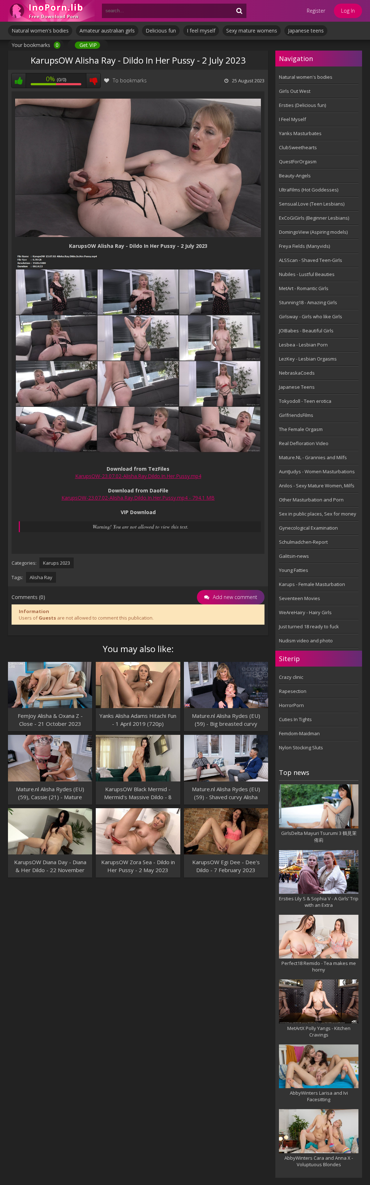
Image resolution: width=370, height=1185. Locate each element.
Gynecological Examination (308, 528)
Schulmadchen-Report (303, 542)
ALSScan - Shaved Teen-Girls (310, 260)
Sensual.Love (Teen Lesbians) (311, 204)
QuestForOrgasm (298, 161)
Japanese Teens (297, 387)
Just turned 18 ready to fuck (309, 626)
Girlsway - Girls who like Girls (310, 316)
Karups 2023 (56, 563)
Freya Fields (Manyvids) (304, 246)
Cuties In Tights (295, 719)
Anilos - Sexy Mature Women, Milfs (316, 485)
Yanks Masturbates (300, 133)
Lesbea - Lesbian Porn (303, 344)
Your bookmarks (35, 45)
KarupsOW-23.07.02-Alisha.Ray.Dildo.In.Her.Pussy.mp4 (138, 476)
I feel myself (201, 30)
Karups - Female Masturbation (312, 584)
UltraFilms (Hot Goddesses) (308, 189)
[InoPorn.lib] (51, 11)
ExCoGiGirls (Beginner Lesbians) (314, 218)
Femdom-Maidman (299, 733)
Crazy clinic (291, 677)
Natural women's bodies (40, 30)
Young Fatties (293, 570)
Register (316, 10)
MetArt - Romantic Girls (303, 288)
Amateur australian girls (107, 30)
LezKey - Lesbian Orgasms (308, 359)
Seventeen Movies (299, 598)
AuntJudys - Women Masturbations (317, 471)
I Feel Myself (292, 119)
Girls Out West (294, 91)
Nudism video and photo (306, 640)
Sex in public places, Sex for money (317, 513)
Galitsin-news (294, 556)
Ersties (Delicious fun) (302, 105)
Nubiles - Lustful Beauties (307, 274)
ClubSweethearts (298, 147)
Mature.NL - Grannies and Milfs (313, 457)
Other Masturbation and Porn (311, 499)
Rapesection (292, 691)
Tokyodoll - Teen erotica (305, 401)
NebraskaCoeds (297, 373)
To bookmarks (130, 80)
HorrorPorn (291, 705)
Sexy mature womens (251, 30)
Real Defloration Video (303, 443)
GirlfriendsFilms (296, 415)
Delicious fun (161, 30)
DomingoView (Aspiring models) (313, 232)
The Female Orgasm (301, 429)
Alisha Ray (41, 577)
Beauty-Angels (295, 175)
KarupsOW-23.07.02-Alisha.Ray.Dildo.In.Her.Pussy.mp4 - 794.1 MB (138, 497)
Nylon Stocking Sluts (301, 747)
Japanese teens (306, 30)
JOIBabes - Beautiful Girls (306, 330)
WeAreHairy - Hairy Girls (305, 612)
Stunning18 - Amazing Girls (308, 302)
